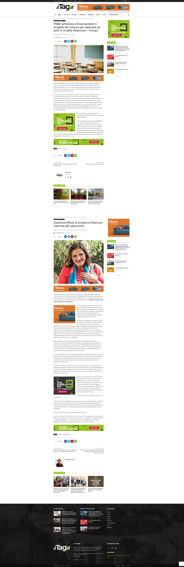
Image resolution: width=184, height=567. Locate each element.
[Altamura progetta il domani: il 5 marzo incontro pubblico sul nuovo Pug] (61, 194)
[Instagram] (123, 1)
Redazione (58, 37)
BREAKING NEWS (57, 20)
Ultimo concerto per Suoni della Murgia (94, 164)
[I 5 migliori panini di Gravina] (110, 71)
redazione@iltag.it (83, 559)
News (58, 18)
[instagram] (68, 176)
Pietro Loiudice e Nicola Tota (64, 565)
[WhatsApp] (75, 41)
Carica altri (118, 76)
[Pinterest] (72, 41)
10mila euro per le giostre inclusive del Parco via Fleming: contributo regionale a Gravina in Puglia (95, 202)
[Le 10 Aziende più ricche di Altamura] (110, 57)
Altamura (59, 148)
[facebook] (65, 176)
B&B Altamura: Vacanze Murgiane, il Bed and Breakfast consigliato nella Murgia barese (69, 513)
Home (55, 18)
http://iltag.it (67, 174)
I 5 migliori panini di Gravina (121, 69)
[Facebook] (121, 1)
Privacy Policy (111, 552)
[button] (128, 14)
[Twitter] (68, 41)
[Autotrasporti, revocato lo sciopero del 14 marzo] (110, 64)
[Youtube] (125, 1)
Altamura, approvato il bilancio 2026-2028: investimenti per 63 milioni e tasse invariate (78, 202)
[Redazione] (54, 37)
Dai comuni (63, 20)
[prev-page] (54, 207)
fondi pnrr (65, 148)
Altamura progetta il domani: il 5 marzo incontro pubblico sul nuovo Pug (61, 202)
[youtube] (70, 176)
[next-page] (57, 207)
